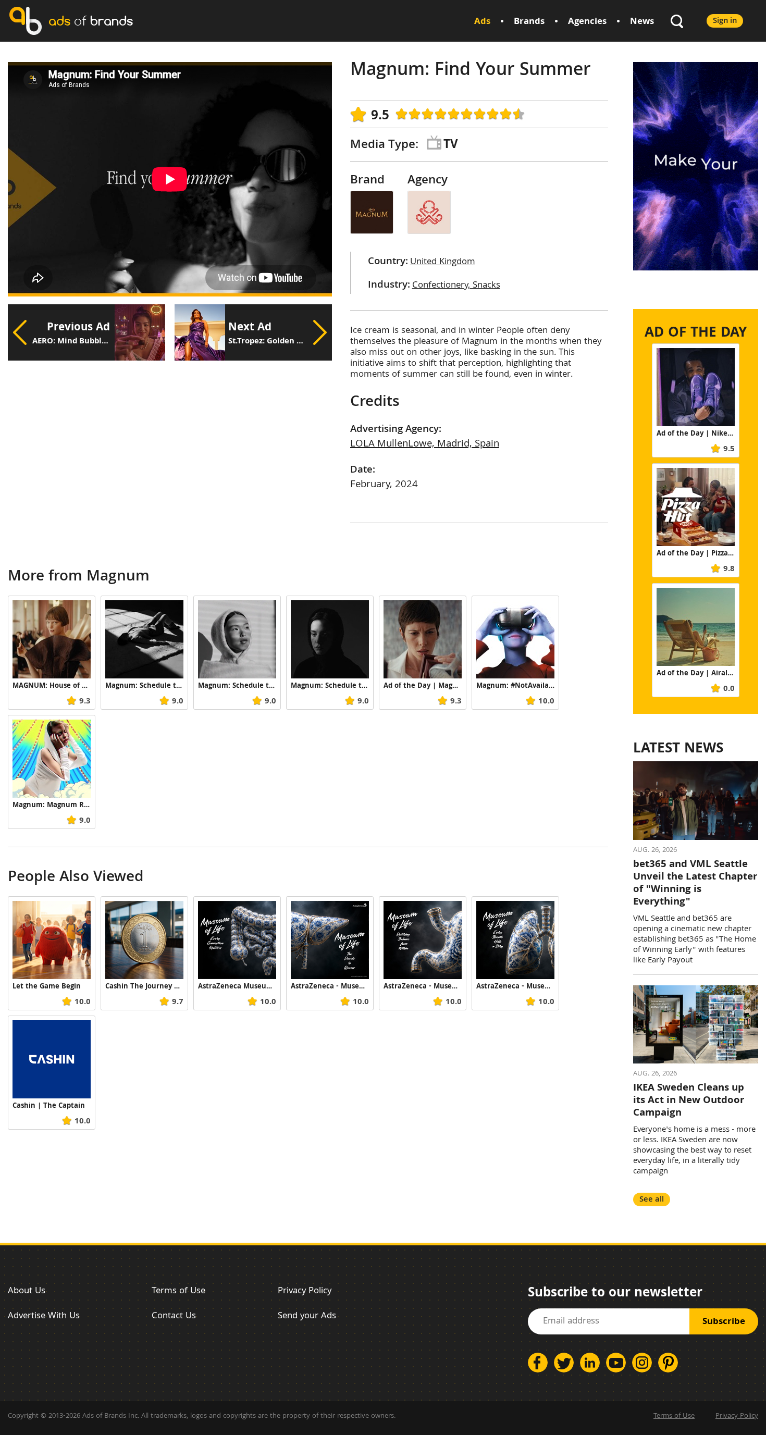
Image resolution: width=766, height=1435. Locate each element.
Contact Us (174, 1316)
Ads (482, 22)
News (642, 22)
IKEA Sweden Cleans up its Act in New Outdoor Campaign (688, 1101)
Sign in (725, 21)
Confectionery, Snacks (456, 285)
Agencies (587, 22)
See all (651, 1199)
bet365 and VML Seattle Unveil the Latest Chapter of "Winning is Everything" (695, 884)
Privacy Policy (304, 1291)
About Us (26, 1291)
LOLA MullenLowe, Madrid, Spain (424, 444)
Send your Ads (307, 1316)
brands (90, 21)
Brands (529, 22)
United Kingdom (442, 262)
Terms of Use (178, 1291)
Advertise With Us (44, 1316)
